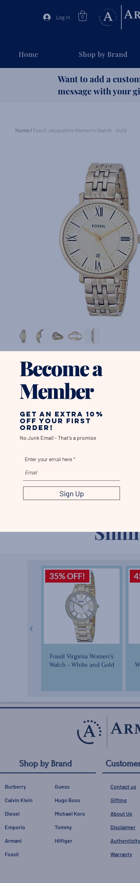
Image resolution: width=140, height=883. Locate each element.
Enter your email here (48, 459)
